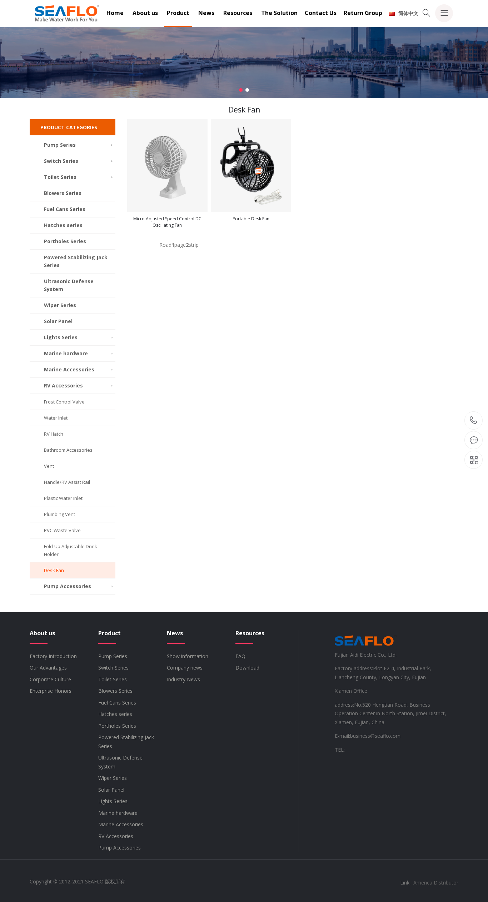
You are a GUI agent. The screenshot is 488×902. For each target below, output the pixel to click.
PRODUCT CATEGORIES (68, 127)
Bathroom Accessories (68, 450)
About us (145, 13)
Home (115, 13)
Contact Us (321, 13)
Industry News (183, 679)
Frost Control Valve (64, 402)
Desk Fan (54, 570)
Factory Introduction (53, 656)
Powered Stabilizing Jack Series (76, 261)
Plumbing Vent (59, 514)
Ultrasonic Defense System (69, 285)
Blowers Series (62, 193)
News (206, 13)
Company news (185, 667)
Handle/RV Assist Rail (67, 482)
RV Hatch (53, 434)
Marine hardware (78, 353)
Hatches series (63, 225)
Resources (237, 13)
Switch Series (78, 160)
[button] (241, 90)
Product (178, 13)
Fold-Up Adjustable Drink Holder (70, 550)
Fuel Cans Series (64, 209)
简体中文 (408, 13)
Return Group (363, 13)
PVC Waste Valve (62, 530)
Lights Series (78, 337)
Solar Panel (58, 321)
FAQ (240, 656)
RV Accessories (78, 385)
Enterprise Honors (50, 690)
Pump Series (78, 144)
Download (247, 667)
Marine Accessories (78, 369)
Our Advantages (48, 667)
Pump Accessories (78, 586)
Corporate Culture (50, 679)
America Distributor (435, 882)
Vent (49, 466)
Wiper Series (60, 305)
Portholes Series (65, 241)
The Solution (279, 13)
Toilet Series (78, 177)
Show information (187, 656)
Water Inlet (56, 418)
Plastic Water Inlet (63, 498)
